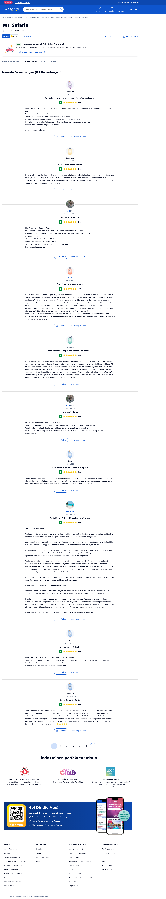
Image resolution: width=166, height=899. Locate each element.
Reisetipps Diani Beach (64, 17)
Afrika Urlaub (6, 17)
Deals (7, 2)
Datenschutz (74, 857)
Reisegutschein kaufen (12, 869)
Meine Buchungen (11, 849)
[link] (100, 9)
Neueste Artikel (108, 869)
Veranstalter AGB (76, 849)
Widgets (39, 853)
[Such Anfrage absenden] (61, 9)
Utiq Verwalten (75, 865)
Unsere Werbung (108, 853)
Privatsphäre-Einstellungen (80, 861)
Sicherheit (73, 882)
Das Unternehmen (109, 849)
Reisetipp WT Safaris (81, 17)
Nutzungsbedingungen (78, 853)
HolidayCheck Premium (13, 873)
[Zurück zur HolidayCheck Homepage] (11, 9)
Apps (6, 878)
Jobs (103, 861)
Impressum (73, 886)
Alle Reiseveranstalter (12, 882)
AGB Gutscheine (75, 873)
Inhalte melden (9, 886)
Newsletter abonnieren (13, 865)
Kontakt (118, 2)
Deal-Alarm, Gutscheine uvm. (15, 861)
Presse (104, 857)
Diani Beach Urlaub (47, 17)
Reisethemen (107, 865)
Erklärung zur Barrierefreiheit (80, 878)
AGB (71, 869)
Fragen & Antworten (12, 857)
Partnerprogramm (43, 857)
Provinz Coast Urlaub (31, 17)
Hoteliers (39, 849)
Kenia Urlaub (17, 17)
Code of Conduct (43, 861)
